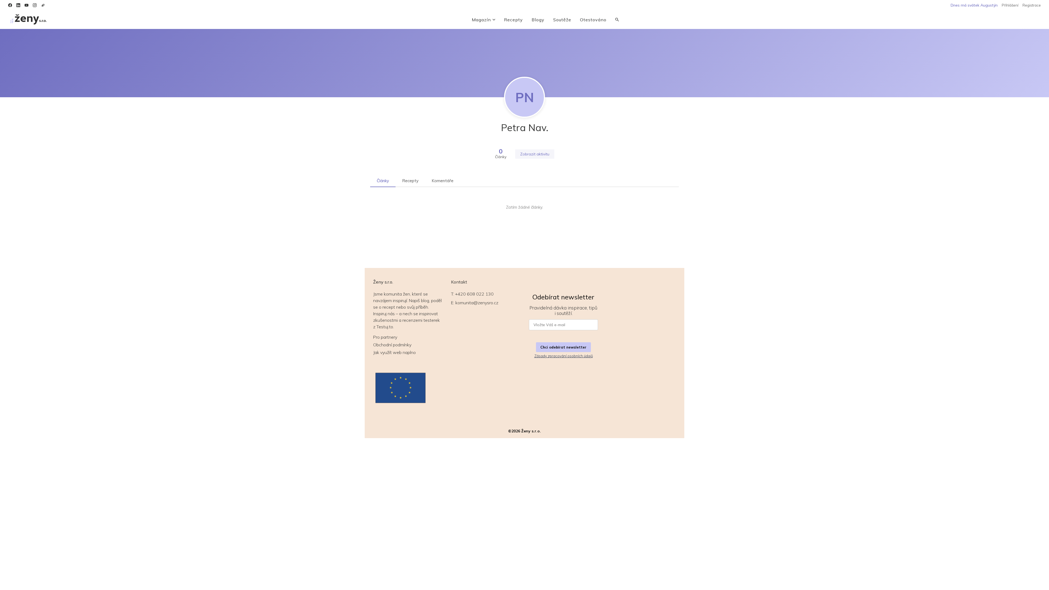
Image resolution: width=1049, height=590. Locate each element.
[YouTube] (26, 5)
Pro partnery (385, 337)
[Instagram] (35, 5)
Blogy (538, 19)
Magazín (481, 19)
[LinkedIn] (18, 5)
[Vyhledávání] (617, 19)
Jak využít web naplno (394, 352)
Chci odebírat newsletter (563, 347)
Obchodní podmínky (392, 344)
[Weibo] (43, 5)
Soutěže (562, 19)
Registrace (1032, 5)
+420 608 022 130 (474, 294)
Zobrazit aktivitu (534, 154)
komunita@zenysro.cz (476, 302)
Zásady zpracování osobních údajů (563, 356)
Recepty (513, 19)
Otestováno (593, 19)
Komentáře (442, 180)
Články (383, 180)
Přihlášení (1010, 5)
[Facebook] (10, 5)
